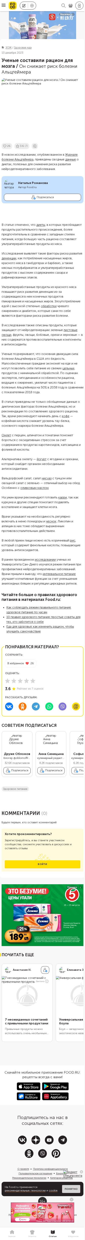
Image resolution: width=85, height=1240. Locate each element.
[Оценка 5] (33, 680)
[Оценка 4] (26, 680)
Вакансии (61, 1173)
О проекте (23, 1168)
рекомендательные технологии (25, 1190)
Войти (42, 864)
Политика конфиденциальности (50, 1168)
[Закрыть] (81, 1171)
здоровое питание (15, 789)
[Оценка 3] (20, 680)
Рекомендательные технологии (29, 1177)
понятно (71, 1189)
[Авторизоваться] (79, 6)
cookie (53, 1190)
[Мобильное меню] (4, 5)
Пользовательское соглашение (35, 1173)
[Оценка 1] (7, 680)
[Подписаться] (45, 970)
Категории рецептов (61, 1177)
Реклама (40, 981)
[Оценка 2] (14, 680)
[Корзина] (71, 6)
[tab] (12, 1234)
